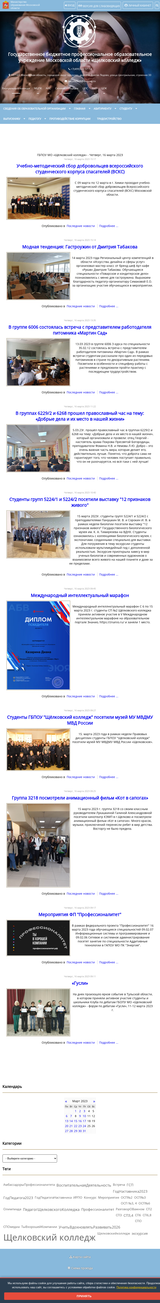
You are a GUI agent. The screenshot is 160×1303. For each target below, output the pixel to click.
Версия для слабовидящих (101, 6)
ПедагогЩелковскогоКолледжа (51, 1209)
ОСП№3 (140, 1197)
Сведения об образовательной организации (34, 108)
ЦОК (104, 88)
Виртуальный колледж (16, 88)
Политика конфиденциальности (136, 1287)
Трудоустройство (109, 119)
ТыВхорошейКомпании (39, 1227)
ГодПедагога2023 (18, 1197)
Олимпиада (12, 1209)
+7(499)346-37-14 (81, 69)
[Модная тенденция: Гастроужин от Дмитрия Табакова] (38, 299)
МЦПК (38, 88)
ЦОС (85, 88)
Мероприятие (108, 1197)
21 (71, 1126)
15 (75, 1121)
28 (71, 1131)
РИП (94, 88)
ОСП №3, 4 (129, 1203)
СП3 (119, 1215)
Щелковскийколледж (113, 1233)
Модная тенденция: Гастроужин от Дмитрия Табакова (80, 247)
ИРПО (77, 1197)
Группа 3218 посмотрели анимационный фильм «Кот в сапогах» (80, 798)
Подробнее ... (108, 226)
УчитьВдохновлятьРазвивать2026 (89, 1227)
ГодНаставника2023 (130, 1191)
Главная (79, 108)
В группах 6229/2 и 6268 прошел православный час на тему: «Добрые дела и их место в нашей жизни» (80, 416)
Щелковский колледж (49, 1237)
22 (75, 1126)
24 (84, 1126)
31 (84, 1131)
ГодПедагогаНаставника (53, 1197)
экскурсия (140, 1233)
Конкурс (90, 1197)
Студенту (126, 108)
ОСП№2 (126, 1197)
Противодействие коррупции (69, 119)
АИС (48, 88)
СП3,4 (128, 1215)
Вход (70, 5)
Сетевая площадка (66, 88)
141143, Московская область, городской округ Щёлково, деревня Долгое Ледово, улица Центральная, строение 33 (81, 75)
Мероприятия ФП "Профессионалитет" (80, 914)
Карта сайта (82, 1257)
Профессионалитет (97, 1209)
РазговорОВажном (130, 1209)
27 (66, 1131)
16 (80, 1121)
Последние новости (81, 226)
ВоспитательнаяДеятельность (83, 1185)
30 (80, 1131)
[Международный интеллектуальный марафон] (38, 689)
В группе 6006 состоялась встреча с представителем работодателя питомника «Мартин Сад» (80, 330)
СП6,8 (147, 1215)
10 (84, 1116)
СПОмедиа (11, 1227)
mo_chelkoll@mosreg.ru (82, 81)
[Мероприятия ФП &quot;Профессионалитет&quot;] (38, 955)
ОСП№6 (144, 1203)
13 (66, 1121)
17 (84, 1121)
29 (75, 1131)
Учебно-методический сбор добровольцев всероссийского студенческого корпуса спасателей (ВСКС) (80, 168)
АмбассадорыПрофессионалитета (29, 1184)
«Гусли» (80, 983)
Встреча (119, 1184)
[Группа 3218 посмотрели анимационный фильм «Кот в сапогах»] (38, 886)
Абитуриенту (102, 108)
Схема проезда (82, 1268)
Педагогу (35, 119)
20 (66, 1126)
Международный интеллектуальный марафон (80, 595)
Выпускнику (11, 119)
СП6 (138, 1215)
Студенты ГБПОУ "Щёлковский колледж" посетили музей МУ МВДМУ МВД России (80, 720)
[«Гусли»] (38, 1035)
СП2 (149, 1209)
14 (71, 1121)
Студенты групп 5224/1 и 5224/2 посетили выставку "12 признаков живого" (79, 502)
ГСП (130, 1184)
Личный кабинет (139, 5)
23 (80, 1126)
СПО (138, 1221)
